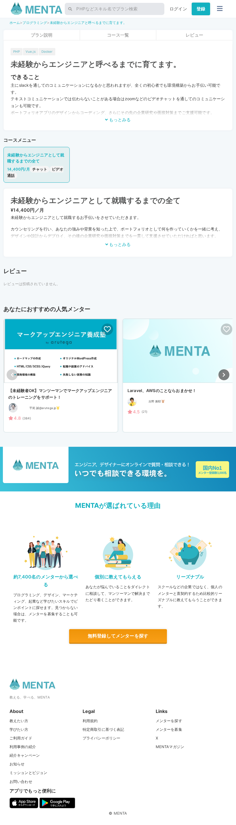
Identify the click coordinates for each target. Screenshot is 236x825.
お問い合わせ (20, 781)
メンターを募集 (169, 729)
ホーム (14, 22)
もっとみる (119, 119)
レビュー (194, 35)
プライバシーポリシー (102, 738)
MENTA (120, 813)
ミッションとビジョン (28, 772)
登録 (201, 9)
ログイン (178, 9)
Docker (47, 52)
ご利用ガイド (20, 738)
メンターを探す (169, 720)
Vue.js (31, 52)
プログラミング (34, 22)
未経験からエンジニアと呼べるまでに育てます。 (88, 22)
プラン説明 (42, 35)
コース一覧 (118, 35)
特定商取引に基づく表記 (103, 729)
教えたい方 (18, 720)
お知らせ (17, 764)
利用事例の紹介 (22, 746)
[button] (224, 375)
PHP (16, 52)
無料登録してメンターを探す (118, 636)
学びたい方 (18, 729)
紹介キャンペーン (24, 755)
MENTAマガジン (170, 746)
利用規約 (90, 720)
